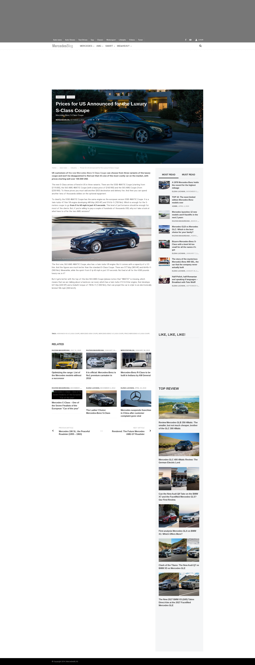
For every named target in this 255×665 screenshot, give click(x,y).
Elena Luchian (92, 388)
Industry (60, 97)
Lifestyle (122, 40)
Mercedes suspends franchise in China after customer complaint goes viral (136, 413)
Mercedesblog (62, 120)
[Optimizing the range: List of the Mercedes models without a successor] (67, 361)
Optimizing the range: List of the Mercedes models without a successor (66, 375)
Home (54, 168)
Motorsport (111, 40)
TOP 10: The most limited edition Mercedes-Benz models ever (183, 200)
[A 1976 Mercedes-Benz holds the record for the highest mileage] (164, 185)
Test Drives (82, 40)
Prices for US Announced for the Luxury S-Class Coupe (99, 168)
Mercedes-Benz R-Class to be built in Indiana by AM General (136, 374)
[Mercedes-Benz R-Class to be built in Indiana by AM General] (136, 361)
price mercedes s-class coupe (137, 333)
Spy (92, 40)
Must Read (188, 174)
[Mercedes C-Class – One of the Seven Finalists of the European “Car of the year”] (67, 394)
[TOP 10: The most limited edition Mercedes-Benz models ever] (164, 200)
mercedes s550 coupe (89, 333)
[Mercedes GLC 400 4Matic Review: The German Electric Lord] (179, 444)
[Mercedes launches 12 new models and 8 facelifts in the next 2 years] (164, 214)
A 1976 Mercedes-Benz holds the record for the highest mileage (185, 185)
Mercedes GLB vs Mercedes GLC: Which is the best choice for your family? (185, 229)
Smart (109, 46)
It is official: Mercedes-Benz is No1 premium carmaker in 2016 (101, 375)
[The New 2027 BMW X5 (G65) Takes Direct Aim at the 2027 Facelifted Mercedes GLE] (179, 584)
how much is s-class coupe (68, 333)
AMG (98, 46)
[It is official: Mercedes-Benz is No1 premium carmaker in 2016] (101, 361)
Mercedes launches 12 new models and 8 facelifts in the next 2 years (185, 215)
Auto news (57, 40)
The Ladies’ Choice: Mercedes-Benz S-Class (98, 411)
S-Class (71, 97)
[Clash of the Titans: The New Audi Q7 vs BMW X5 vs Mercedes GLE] (179, 550)
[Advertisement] (127, 18)
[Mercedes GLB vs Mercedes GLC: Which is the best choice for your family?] (164, 229)
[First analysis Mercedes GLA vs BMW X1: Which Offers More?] (179, 516)
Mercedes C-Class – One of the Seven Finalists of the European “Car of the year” (65, 405)
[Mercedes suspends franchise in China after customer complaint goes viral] (136, 398)
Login (200, 40)
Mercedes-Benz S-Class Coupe (111, 333)
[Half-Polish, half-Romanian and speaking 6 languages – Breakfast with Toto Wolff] (164, 279)
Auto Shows (70, 40)
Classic (100, 40)
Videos (132, 40)
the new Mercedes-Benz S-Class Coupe (87, 173)
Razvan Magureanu (61, 350)
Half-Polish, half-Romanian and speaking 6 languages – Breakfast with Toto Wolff (185, 279)
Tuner (140, 40)
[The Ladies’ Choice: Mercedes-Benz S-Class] (101, 398)
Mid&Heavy (123, 46)
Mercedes (86, 46)
